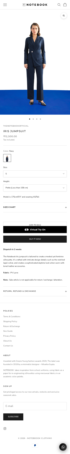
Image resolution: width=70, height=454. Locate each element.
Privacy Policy (9, 336)
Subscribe (13, 416)
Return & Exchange (11, 326)
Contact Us (8, 345)
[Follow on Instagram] (5, 428)
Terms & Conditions (11, 316)
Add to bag (35, 225)
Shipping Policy (10, 321)
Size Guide (8, 331)
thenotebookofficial (15, 126)
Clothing (46, 438)
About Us (7, 341)
